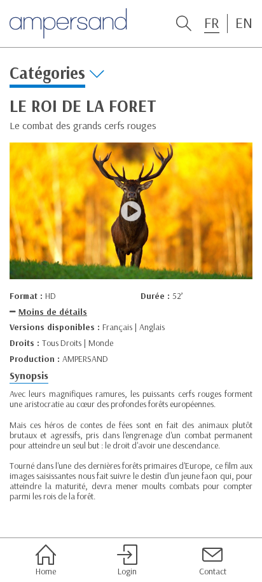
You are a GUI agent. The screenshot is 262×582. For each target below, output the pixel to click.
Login (127, 570)
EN (243, 23)
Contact (212, 570)
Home (46, 570)
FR (211, 23)
